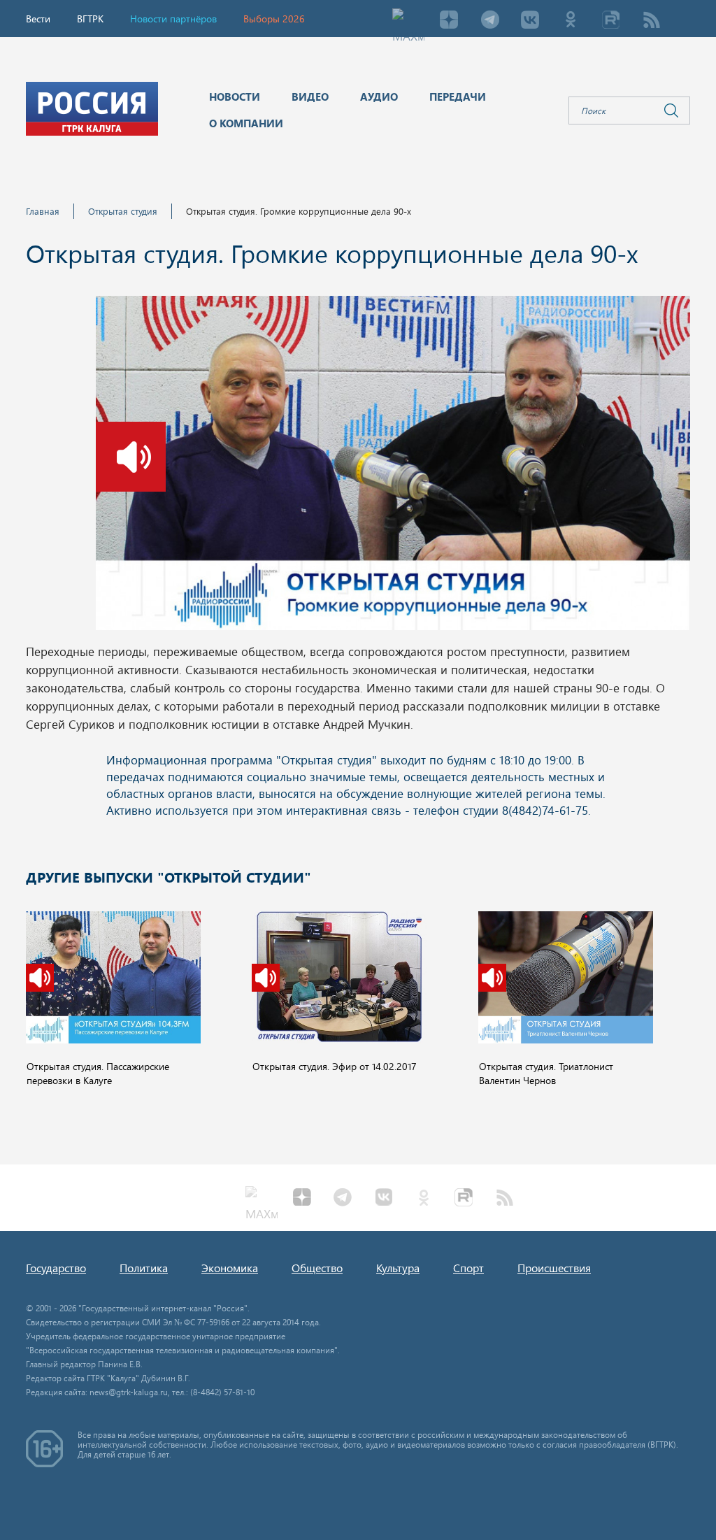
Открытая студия (122, 211)
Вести (38, 18)
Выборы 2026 (274, 18)
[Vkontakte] (530, 21)
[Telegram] (489, 21)
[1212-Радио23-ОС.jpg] (393, 467)
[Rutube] (611, 21)
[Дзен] (449, 21)
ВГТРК (90, 18)
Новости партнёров (173, 18)
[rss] (652, 21)
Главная (42, 211)
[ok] (570, 21)
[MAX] (408, 21)
